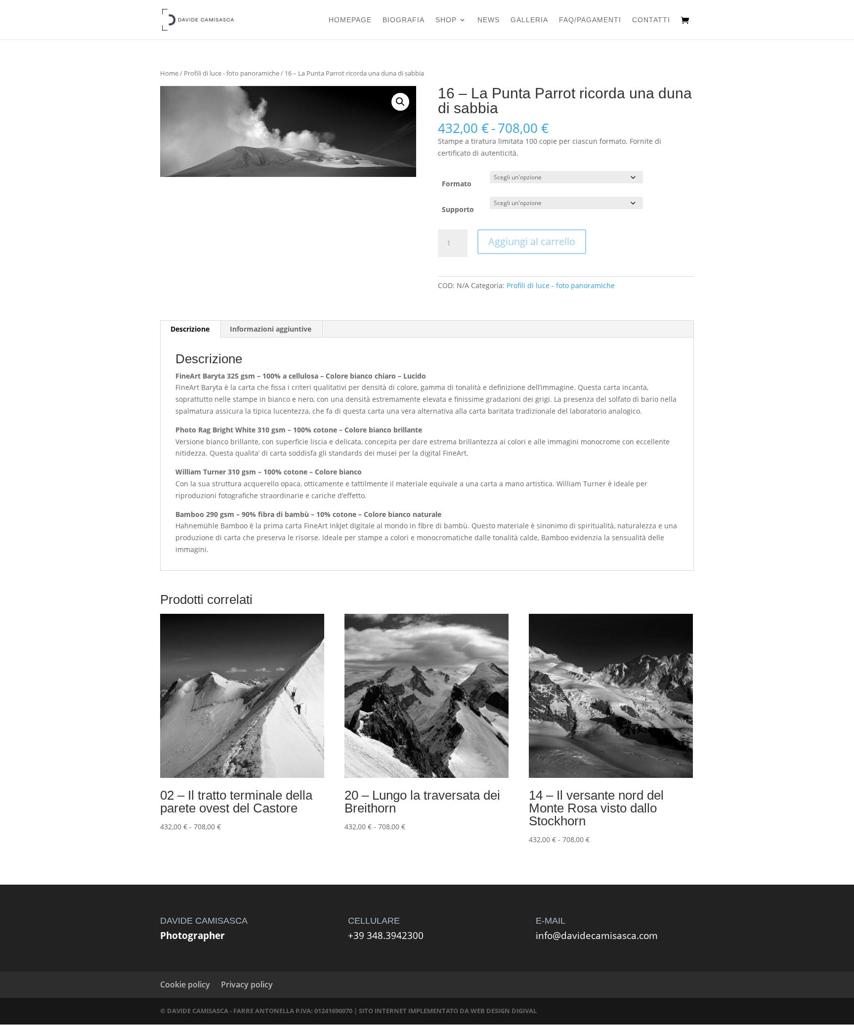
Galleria (529, 20)
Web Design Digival (503, 1010)
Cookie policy (185, 984)
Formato (456, 183)
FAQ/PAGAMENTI (590, 20)
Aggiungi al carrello (531, 241)
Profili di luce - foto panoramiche (231, 73)
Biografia (404, 20)
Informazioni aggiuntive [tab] (270, 329)
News (488, 20)
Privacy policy (247, 984)
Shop (446, 20)
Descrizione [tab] (190, 329)
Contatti (651, 20)
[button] (400, 102)
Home (169, 73)
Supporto (458, 209)
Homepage (350, 20)
